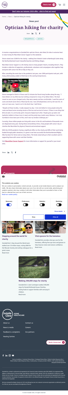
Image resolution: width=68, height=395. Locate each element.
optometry (40, 38)
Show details (58, 211)
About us (6, 323)
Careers (28, 327)
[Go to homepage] (5, 5)
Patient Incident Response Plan (55, 359)
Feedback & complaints (11, 332)
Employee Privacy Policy (41, 359)
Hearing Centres (9, 337)
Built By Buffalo (62, 362)
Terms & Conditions (17, 359)
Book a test (47, 5)
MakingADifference (29, 38)
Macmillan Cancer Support (14, 141)
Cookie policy (33, 361)
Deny (33, 217)
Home (4, 16)
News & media (8, 327)
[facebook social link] (3, 355)
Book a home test (55, 342)
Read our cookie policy (9, 194)
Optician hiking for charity (22, 16)
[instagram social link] (10, 355)
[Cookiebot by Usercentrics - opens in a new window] (58, 176)
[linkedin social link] (6, 355)
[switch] (25, 204)
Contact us (29, 323)
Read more (5, 253)
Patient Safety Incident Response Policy (19, 361)
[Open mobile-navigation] (64, 5)
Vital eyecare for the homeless (47, 236)
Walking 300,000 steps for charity (33, 281)
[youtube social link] (13, 355)
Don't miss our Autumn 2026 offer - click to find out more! (34, 11)
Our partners (29, 332)
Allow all (55, 217)
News (10, 16)
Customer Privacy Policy (28, 359)
